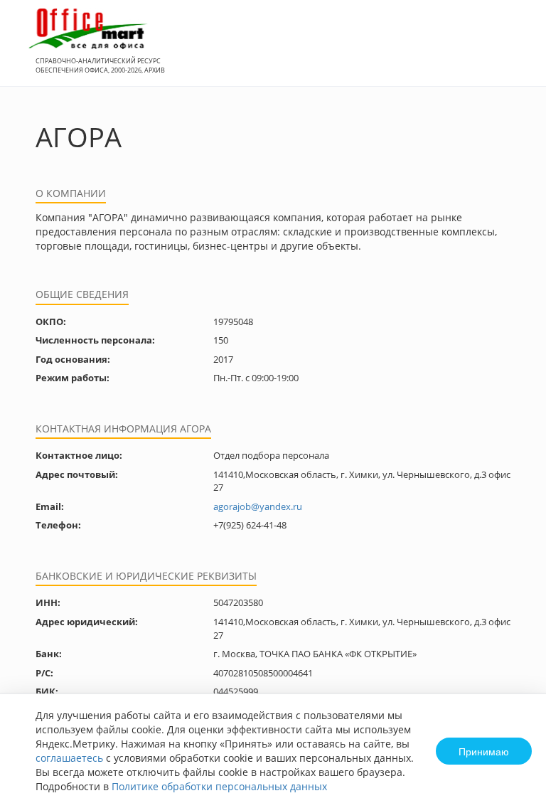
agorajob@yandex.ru (257, 506)
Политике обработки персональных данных (219, 786)
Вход (513, 51)
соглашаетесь (69, 758)
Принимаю (484, 751)
